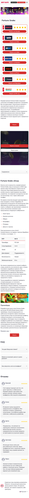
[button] (14, 172)
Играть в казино (14, 145)
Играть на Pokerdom (15, 83)
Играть (14, 124)
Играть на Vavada (14, 31)
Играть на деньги (21, 2)
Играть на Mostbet (14, 62)
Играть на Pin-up (14, 93)
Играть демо (13, 2)
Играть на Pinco (14, 73)
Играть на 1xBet (14, 52)
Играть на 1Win (14, 42)
